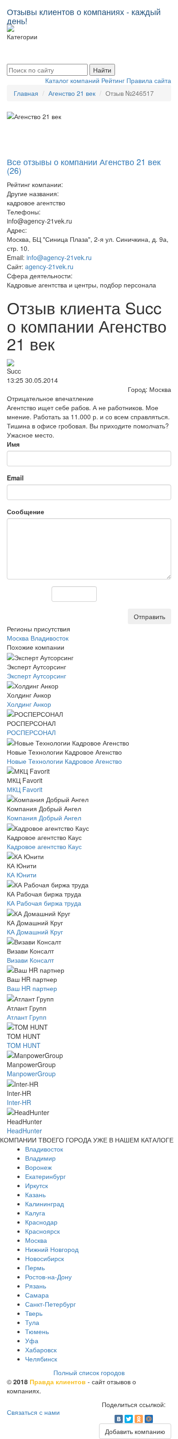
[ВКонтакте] (119, 1419)
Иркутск (36, 1185)
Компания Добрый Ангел (44, 817)
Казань (35, 1194)
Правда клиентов (58, 1381)
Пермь (35, 1267)
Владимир (40, 1158)
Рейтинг (113, 80)
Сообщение (25, 511)
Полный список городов (89, 1372)
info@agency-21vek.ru (59, 257)
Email (15, 477)
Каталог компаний (72, 80)
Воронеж (38, 1167)
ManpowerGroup (31, 1073)
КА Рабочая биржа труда (44, 902)
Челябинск (41, 1358)
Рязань (35, 1285)
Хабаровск (41, 1349)
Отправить (149, 616)
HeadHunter (24, 1130)
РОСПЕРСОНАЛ (31, 732)
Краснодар (41, 1221)
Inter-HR (19, 1102)
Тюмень (37, 1331)
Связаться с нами (33, 1412)
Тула (32, 1322)
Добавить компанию (135, 1431)
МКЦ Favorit (24, 789)
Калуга (35, 1212)
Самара (37, 1294)
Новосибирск (44, 1258)
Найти (102, 69)
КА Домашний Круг (35, 931)
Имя (13, 443)
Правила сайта (148, 80)
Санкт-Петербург (50, 1304)
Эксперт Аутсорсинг (36, 675)
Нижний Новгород (52, 1249)
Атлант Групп (27, 1017)
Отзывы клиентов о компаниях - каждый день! (84, 14)
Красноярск (42, 1231)
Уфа (31, 1340)
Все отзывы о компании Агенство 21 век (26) (84, 166)
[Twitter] (129, 1419)
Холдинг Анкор (29, 704)
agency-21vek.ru (49, 266)
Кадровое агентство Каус (44, 846)
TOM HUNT (24, 1045)
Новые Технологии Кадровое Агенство (64, 761)
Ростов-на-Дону (48, 1276)
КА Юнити (22, 874)
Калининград (44, 1203)
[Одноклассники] (139, 1419)
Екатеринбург (45, 1176)
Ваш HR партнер (32, 988)
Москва (36, 1240)
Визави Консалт (30, 960)
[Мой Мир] (149, 1419)
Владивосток (44, 1148)
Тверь (33, 1313)
